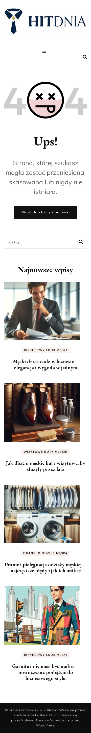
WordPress (45, 725)
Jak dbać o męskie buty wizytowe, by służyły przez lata (45, 466)
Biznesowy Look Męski (45, 350)
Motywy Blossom (35, 720)
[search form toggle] (85, 57)
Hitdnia (51, 710)
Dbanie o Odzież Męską (45, 553)
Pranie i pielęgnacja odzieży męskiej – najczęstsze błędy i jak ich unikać (45, 567)
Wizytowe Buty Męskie (45, 452)
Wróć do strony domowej (45, 212)
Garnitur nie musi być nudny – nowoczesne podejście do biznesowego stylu (45, 672)
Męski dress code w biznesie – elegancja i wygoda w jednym (45, 364)
